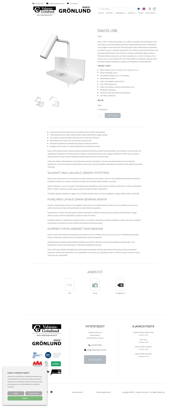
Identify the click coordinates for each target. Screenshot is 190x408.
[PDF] (69, 290)
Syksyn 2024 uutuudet (143, 354)
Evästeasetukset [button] (33, 393)
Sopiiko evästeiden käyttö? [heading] (18, 373)
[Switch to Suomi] (138, 9)
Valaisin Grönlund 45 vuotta (143, 332)
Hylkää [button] (16, 393)
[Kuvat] (95, 290)
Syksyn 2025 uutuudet (143, 346)
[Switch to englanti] (144, 9)
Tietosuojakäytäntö (103, 392)
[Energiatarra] (120, 290)
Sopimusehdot (77, 392)
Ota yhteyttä (74, 3)
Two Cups (143, 339)
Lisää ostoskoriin (112, 115)
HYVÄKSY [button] (25, 398)
